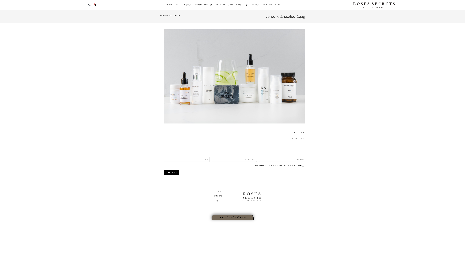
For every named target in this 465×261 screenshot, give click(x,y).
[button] (89, 5)
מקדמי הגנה (220, 5)
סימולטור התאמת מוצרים (203, 5)
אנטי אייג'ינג (267, 5)
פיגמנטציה (256, 5)
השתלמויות (187, 5)
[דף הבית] (179, 15)
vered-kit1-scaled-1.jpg (168, 15)
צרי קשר (169, 5)
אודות (178, 5)
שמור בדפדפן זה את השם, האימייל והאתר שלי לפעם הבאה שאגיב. (277, 166)
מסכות (238, 5)
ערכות (230, 5)
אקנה (246, 5)
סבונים (277, 5)
